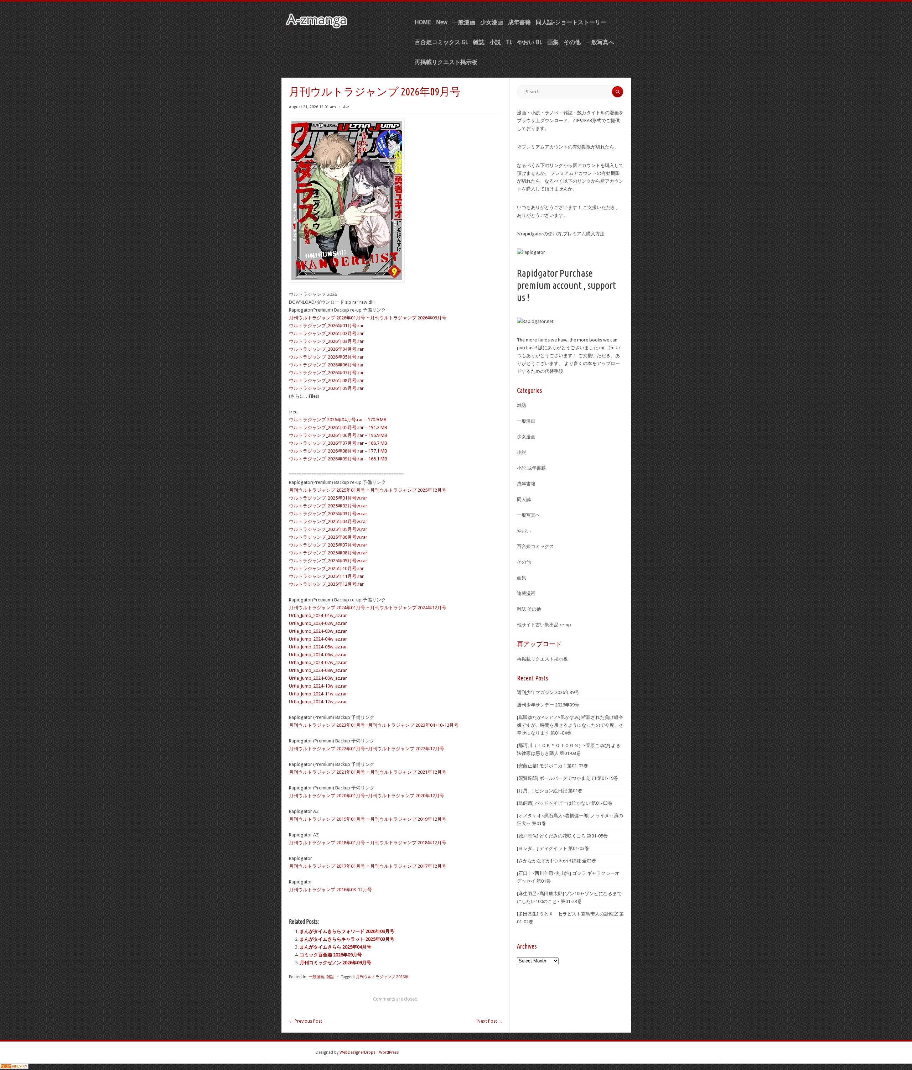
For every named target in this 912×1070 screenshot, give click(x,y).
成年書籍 (519, 22)
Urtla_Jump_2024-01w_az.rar (318, 615)
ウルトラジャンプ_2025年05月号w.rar (328, 529)
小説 (495, 42)
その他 (572, 42)
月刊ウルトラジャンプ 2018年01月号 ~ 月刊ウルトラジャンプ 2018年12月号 (367, 842)
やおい (524, 530)
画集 (553, 42)
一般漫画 (463, 22)
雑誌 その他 (529, 609)
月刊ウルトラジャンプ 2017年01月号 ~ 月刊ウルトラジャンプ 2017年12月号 (367, 866)
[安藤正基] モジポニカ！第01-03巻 (552, 765)
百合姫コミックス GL (441, 42)
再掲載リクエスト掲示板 (446, 62)
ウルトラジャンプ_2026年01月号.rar (326, 325)
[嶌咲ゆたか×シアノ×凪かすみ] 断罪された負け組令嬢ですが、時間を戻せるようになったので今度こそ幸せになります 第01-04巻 (570, 725)
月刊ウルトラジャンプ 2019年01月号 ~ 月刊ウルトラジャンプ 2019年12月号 (367, 819)
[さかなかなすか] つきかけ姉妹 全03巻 (556, 860)
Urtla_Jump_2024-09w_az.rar (318, 678)
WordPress (389, 1052)
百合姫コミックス (535, 546)
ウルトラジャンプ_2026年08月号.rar (326, 380)
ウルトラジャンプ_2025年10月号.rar (326, 568)
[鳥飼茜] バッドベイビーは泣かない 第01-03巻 (564, 803)
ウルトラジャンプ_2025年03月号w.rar (328, 513)
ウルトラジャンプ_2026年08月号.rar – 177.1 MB (338, 451)
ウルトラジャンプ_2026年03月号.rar (326, 341)
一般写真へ (600, 42)
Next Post (490, 1021)
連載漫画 (526, 593)
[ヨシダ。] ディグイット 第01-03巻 (553, 848)
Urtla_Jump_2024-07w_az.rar (318, 662)
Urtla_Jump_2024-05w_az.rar (318, 646)
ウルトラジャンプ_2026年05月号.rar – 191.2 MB (338, 427)
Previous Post (305, 1021)
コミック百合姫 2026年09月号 (331, 954)
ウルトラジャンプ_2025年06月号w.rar (328, 537)
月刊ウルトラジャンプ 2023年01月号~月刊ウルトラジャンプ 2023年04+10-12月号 (373, 725)
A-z (346, 107)
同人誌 (524, 499)
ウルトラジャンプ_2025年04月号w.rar (328, 521)
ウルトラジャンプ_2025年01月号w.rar (328, 498)
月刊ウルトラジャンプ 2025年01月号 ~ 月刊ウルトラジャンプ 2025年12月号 (367, 490)
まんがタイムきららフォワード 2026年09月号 (347, 931)
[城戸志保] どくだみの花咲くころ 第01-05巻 (562, 836)
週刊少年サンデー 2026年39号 (548, 705)
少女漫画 (491, 22)
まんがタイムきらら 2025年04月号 (335, 947)
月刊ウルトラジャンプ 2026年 (382, 977)
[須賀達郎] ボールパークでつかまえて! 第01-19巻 (567, 778)
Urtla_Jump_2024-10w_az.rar (318, 686)
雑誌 (478, 42)
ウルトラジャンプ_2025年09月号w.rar (328, 560)
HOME (423, 22)
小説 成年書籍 (531, 468)
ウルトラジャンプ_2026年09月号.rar (326, 388)
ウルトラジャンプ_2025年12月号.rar (326, 584)
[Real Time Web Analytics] (14, 1067)
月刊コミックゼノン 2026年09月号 (335, 962)
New (441, 22)
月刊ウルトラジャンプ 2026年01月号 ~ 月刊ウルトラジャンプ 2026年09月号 (367, 317)
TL (509, 42)
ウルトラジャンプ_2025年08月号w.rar (328, 552)
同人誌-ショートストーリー (571, 22)
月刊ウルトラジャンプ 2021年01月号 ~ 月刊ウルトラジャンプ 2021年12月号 (367, 772)
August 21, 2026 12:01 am (312, 107)
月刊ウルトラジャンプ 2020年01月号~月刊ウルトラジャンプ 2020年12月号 (366, 795)
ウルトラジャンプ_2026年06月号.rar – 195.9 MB (338, 435)
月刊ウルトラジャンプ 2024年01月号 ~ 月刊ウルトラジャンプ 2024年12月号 (367, 607)
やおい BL (529, 42)
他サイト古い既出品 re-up (544, 624)
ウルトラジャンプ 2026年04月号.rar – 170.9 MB (338, 419)
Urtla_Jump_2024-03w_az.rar (318, 631)
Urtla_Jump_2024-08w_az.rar (318, 670)
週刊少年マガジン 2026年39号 (548, 692)
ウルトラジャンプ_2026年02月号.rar (326, 333)
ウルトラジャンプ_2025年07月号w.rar (328, 545)
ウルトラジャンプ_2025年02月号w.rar (328, 505)
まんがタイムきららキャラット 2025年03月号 (347, 939)
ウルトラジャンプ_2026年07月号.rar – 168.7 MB (338, 443)
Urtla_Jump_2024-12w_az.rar (318, 701)
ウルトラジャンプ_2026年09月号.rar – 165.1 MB (338, 458)
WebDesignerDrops (357, 1052)
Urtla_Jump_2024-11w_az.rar (318, 693)
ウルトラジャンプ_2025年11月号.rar (326, 576)
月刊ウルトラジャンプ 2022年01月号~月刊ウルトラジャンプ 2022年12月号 (366, 748)
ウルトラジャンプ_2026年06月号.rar (326, 364)
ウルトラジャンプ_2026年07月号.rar (326, 372)
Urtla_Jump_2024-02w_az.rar (318, 623)
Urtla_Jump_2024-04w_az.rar (318, 639)
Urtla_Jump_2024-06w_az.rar (318, 654)
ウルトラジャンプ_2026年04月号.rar (326, 349)
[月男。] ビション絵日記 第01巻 (549, 790)
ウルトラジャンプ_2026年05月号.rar (326, 357)
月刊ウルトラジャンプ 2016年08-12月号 (330, 889)
